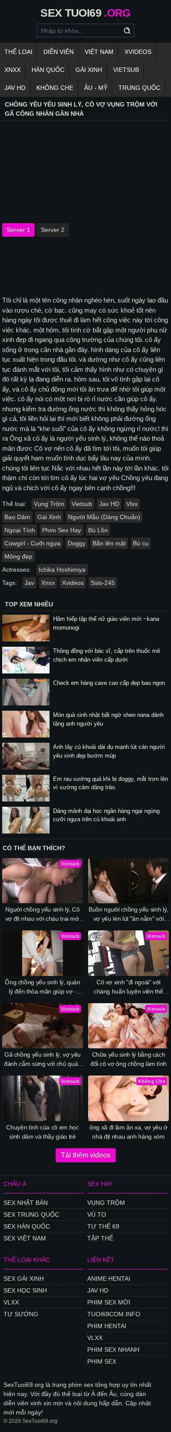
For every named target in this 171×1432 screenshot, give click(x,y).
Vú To (96, 1214)
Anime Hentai (108, 1278)
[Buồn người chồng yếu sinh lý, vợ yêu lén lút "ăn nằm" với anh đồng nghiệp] (128, 881)
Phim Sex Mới (108, 1302)
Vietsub (126, 69)
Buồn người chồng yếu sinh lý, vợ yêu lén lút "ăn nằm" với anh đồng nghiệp (128, 914)
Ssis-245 (103, 582)
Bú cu (141, 543)
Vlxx (132, 503)
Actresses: (16, 569)
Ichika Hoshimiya (62, 569)
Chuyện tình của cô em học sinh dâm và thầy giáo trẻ (42, 1132)
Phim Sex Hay (61, 530)
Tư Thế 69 (103, 1226)
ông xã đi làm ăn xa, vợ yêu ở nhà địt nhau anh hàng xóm (128, 1132)
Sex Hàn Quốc (27, 1226)
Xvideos (138, 51)
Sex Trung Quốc (31, 1214)
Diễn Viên (58, 51)
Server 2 (52, 229)
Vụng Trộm (49, 503)
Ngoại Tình (19, 530)
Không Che (54, 87)
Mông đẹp (18, 556)
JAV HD (14, 87)
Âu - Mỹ (95, 87)
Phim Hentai (106, 1325)
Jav (29, 582)
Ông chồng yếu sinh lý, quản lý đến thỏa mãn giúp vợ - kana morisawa (42, 987)
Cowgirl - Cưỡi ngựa (32, 543)
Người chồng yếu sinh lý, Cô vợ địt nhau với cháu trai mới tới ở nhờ (42, 914)
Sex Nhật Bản (26, 1202)
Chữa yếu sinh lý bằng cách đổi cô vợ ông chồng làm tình (128, 1059)
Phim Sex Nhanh (113, 1349)
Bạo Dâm (17, 516)
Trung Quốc (139, 87)
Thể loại (18, 51)
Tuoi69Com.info (113, 1314)
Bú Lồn (98, 530)
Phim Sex (101, 1361)
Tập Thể (100, 1238)
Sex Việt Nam (25, 1238)
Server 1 (18, 229)
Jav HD (109, 503)
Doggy (77, 543)
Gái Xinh (88, 69)
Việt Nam (99, 51)
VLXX (11, 1302)
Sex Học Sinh (25, 1290)
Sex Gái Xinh (24, 1278)
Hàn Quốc (48, 69)
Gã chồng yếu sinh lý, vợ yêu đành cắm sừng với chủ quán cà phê (42, 1060)
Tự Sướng (21, 1314)
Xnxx (12, 69)
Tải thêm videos (85, 1155)
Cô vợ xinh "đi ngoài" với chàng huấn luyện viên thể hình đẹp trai (128, 987)
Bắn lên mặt (109, 543)
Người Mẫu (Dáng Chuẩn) (104, 516)
